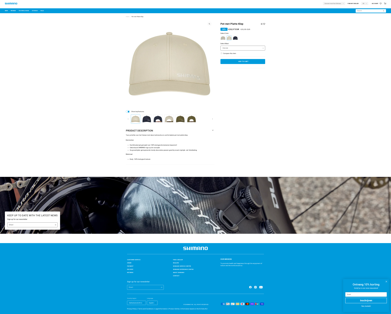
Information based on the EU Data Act (194, 309)
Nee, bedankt (366, 306)
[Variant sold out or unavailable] (222, 37)
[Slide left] (128, 119)
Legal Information (161, 309)
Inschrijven (366, 300)
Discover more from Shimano (333, 3)
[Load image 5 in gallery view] (180, 119)
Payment (130, 266)
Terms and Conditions (145, 309)
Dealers (176, 263)
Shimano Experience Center (183, 269)
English (151, 303)
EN (363, 3)
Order (129, 263)
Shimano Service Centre (182, 266)
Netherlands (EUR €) (135, 303)
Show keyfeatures (128, 111)
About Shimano (178, 272)
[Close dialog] (386, 281)
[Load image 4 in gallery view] (169, 119)
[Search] (384, 11)
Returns (130, 272)
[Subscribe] (55, 224)
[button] (6, 11)
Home (127, 16)
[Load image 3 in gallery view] (158, 119)
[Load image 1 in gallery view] (135, 119)
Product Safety (174, 309)
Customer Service (134, 259)
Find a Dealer (178, 259)
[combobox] (371, 11)
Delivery (130, 269)
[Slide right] (212, 119)
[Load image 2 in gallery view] (146, 119)
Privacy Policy (132, 309)
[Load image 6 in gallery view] (191, 119)
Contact (176, 276)
